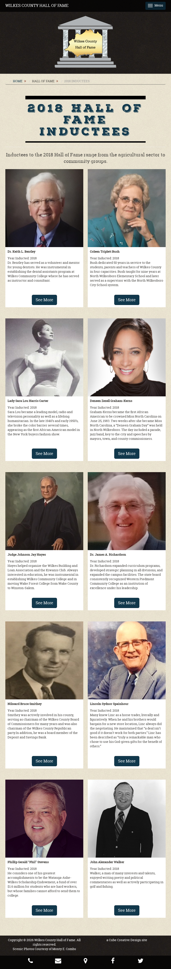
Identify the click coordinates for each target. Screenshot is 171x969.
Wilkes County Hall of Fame (36, 5)
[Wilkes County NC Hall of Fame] (85, 41)
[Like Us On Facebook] (113, 962)
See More (44, 300)
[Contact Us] (58, 962)
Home (17, 81)
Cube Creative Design (125, 940)
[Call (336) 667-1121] (30, 962)
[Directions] (85, 962)
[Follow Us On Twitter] (140, 962)
